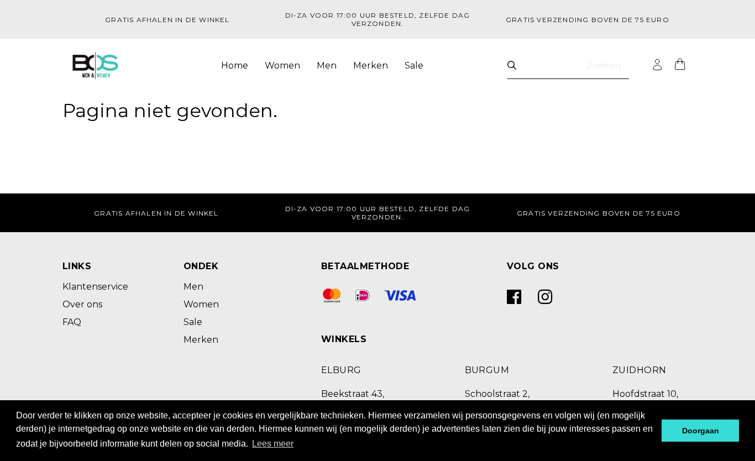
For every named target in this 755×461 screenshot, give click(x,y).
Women (282, 65)
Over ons (82, 304)
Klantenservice (95, 286)
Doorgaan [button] (700, 430)
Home (234, 65)
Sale (414, 65)
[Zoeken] (511, 65)
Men (327, 65)
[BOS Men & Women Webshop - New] (95, 66)
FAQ (71, 322)
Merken (370, 65)
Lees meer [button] (272, 443)
